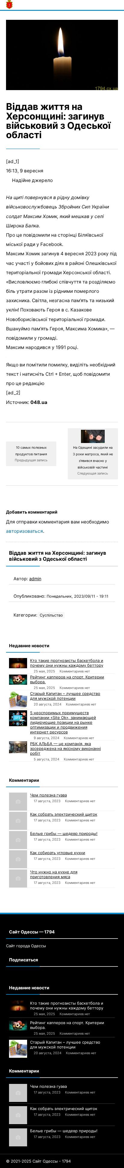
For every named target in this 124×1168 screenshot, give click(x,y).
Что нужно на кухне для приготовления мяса (53, 874)
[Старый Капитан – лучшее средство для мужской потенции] (18, 700)
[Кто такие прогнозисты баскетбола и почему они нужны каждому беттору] (18, 663)
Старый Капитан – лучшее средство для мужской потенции (65, 696)
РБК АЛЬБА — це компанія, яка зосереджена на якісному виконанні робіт (65, 748)
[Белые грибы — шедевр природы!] (18, 840)
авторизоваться (24, 531)
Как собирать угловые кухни (57, 852)
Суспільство (51, 615)
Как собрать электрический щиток (63, 814)
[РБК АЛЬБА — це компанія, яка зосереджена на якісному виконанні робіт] (18, 747)
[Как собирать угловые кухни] (18, 859)
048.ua (38, 402)
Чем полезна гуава (48, 795)
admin (35, 578)
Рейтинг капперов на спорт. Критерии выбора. (67, 679)
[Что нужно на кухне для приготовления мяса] (18, 878)
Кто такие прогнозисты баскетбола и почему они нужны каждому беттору (66, 663)
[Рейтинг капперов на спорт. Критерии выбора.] (18, 680)
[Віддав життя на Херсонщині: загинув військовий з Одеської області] (62, 55)
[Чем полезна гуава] (18, 802)
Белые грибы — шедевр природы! (64, 833)
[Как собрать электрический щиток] (18, 821)
